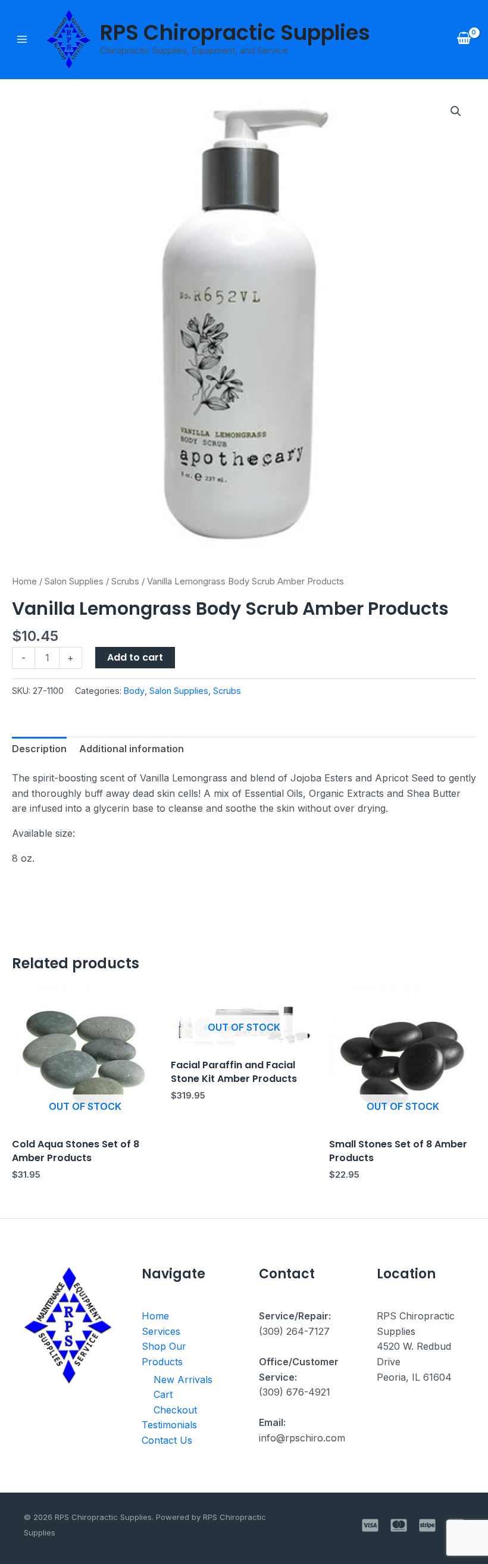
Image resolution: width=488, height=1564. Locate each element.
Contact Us (167, 1440)
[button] (456, 111)
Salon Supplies (74, 581)
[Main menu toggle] (22, 39)
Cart (163, 1394)
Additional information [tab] (131, 749)
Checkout (175, 1410)
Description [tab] (39, 749)
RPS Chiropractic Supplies (235, 32)
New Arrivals (183, 1379)
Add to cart (135, 657)
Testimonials (169, 1425)
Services (161, 1331)
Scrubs (125, 581)
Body (134, 691)
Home (24, 581)
